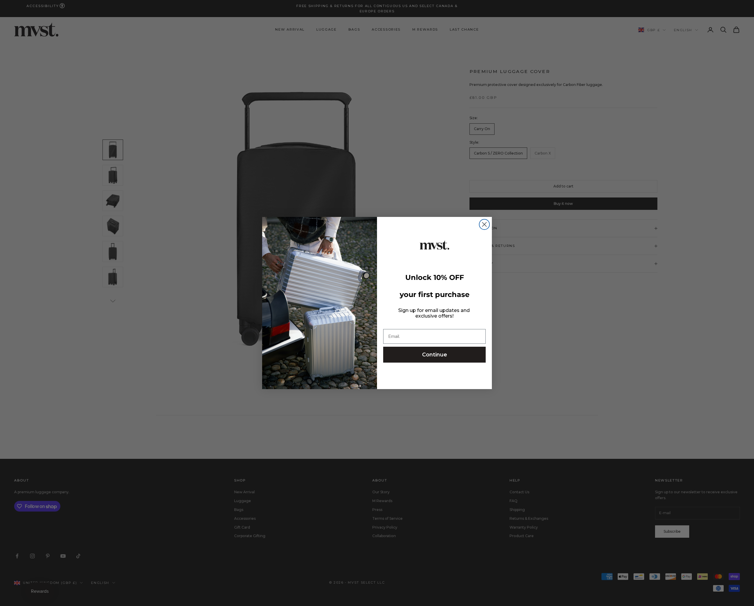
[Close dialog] (484, 224)
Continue (434, 354)
